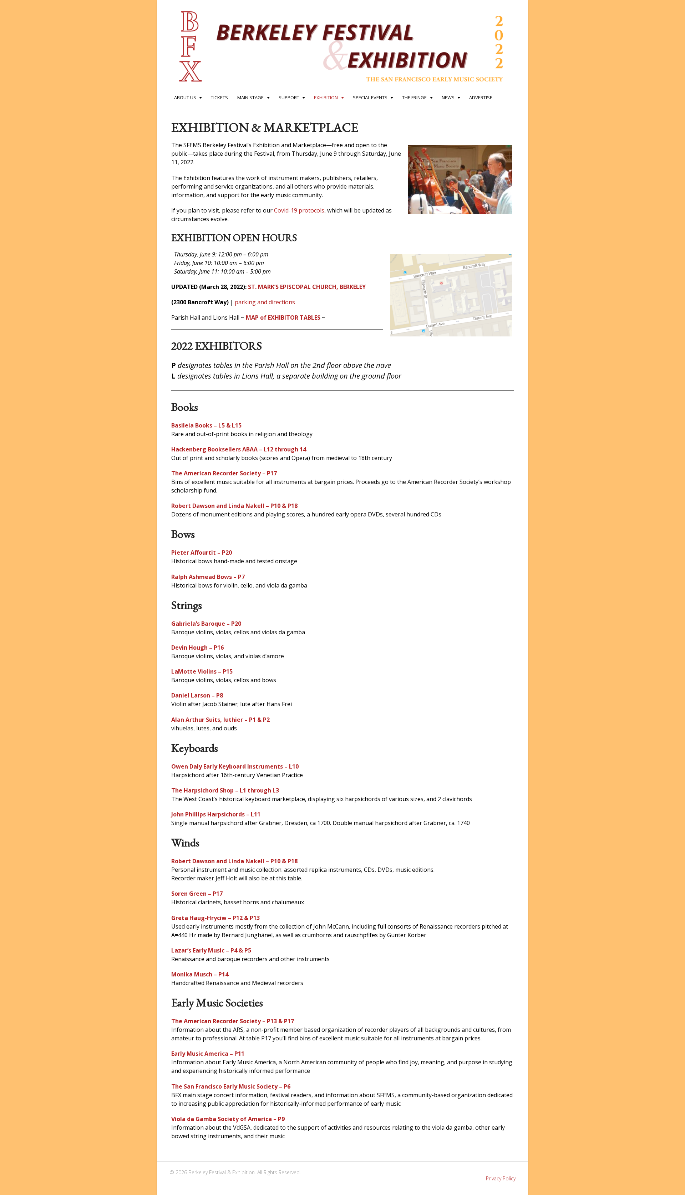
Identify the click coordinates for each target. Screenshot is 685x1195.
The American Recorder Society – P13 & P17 (232, 1021)
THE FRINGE (414, 97)
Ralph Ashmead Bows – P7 (208, 577)
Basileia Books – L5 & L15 (206, 425)
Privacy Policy (501, 1178)
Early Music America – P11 (207, 1054)
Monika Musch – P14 (199, 974)
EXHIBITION (326, 97)
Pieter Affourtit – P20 (201, 552)
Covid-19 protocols (299, 210)
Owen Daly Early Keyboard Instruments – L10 (235, 766)
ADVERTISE (480, 97)
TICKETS (219, 97)
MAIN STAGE (250, 97)
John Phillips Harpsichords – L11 (215, 814)
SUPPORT (289, 97)
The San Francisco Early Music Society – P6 (230, 1086)
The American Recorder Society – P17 (224, 473)
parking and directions (265, 302)
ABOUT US (185, 97)
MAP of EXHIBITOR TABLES (283, 317)
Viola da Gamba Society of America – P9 (228, 1119)
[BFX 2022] (342, 86)
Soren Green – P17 (197, 894)
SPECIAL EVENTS (370, 97)
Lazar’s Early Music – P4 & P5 (211, 950)
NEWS (448, 97)
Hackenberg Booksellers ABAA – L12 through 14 (238, 449)
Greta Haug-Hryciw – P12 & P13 (215, 918)
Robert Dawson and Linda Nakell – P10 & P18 (234, 506)
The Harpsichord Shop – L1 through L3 (225, 790)
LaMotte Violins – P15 (202, 671)
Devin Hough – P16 (197, 647)
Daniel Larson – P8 (197, 695)
